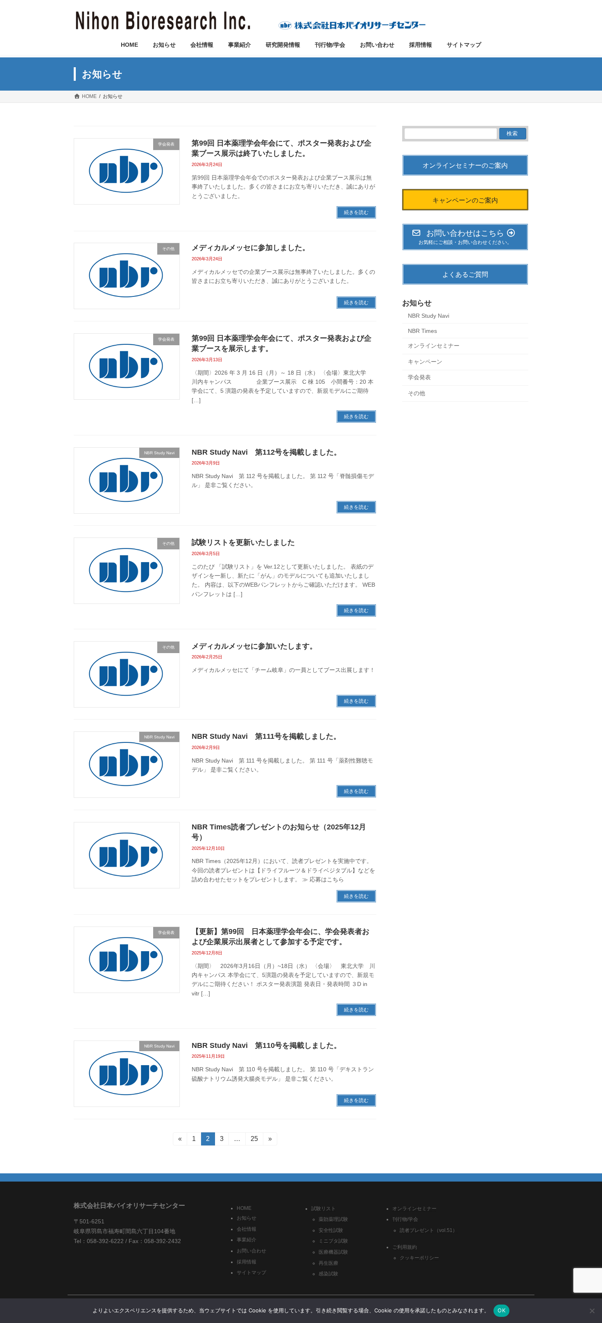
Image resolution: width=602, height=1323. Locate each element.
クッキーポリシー (419, 1258)
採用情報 (246, 1261)
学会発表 (419, 377)
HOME (244, 1208)
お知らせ (246, 1218)
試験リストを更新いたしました (243, 542)
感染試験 (328, 1274)
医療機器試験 (333, 1252)
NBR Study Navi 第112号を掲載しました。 (266, 452)
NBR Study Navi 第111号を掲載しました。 (266, 736)
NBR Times (422, 331)
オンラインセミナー (433, 346)
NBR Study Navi (428, 315)
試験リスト (323, 1208)
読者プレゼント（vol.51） (428, 1230)
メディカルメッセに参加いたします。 (254, 646)
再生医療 (328, 1263)
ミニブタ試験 (333, 1241)
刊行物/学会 (405, 1219)
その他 (416, 393)
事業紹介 (246, 1240)
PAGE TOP (580, 1275)
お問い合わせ (251, 1251)
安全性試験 (331, 1230)
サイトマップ (251, 1272)
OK (501, 1310)
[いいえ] (592, 1311)
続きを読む (356, 212)
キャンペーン (425, 361)
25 (254, 1140)
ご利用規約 (404, 1247)
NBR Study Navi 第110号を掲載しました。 (266, 1045)
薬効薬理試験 (333, 1219)
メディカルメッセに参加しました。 (251, 248)
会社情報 (246, 1229)
